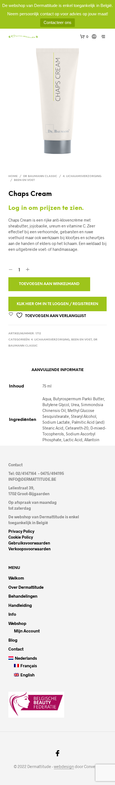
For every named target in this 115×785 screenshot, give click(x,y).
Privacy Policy (21, 531)
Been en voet (24, 180)
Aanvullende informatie (58, 370)
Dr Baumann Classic (40, 176)
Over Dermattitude (26, 587)
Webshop (17, 623)
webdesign (64, 766)
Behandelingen (22, 595)
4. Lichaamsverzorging (82, 176)
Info (12, 614)
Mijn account (27, 630)
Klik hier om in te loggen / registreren (57, 304)
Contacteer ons (57, 22)
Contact (15, 648)
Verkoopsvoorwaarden (29, 548)
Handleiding (20, 605)
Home (13, 176)
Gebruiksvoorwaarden (29, 543)
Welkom (16, 577)
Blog (12, 639)
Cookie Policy (20, 537)
